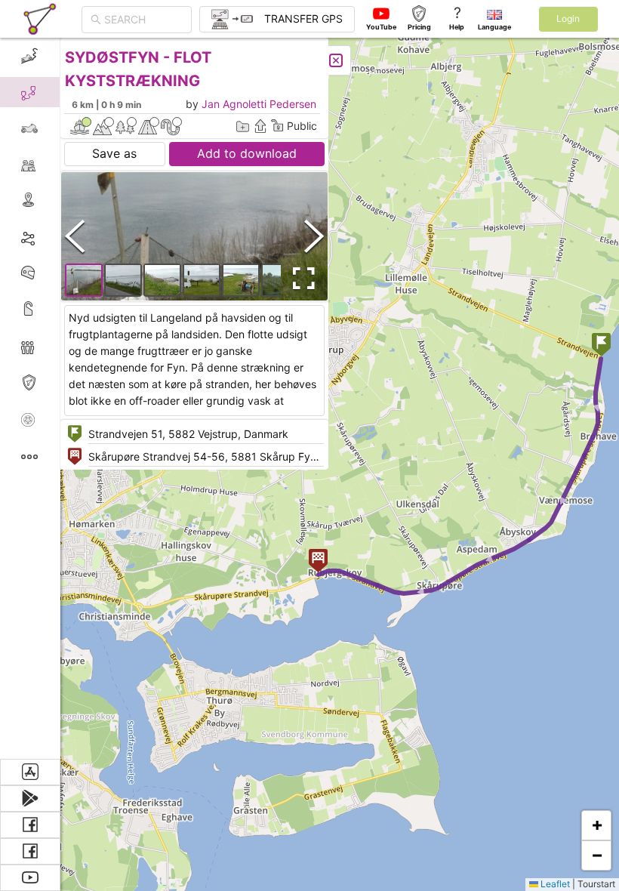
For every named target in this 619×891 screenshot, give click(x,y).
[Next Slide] (314, 235)
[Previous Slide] (74, 235)
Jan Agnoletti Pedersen (259, 103)
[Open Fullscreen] (300, 279)
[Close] (336, 60)
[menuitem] (30, 56)
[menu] (30, 398)
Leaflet (554, 883)
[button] (601, 346)
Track (54, 237)
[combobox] (143, 19)
